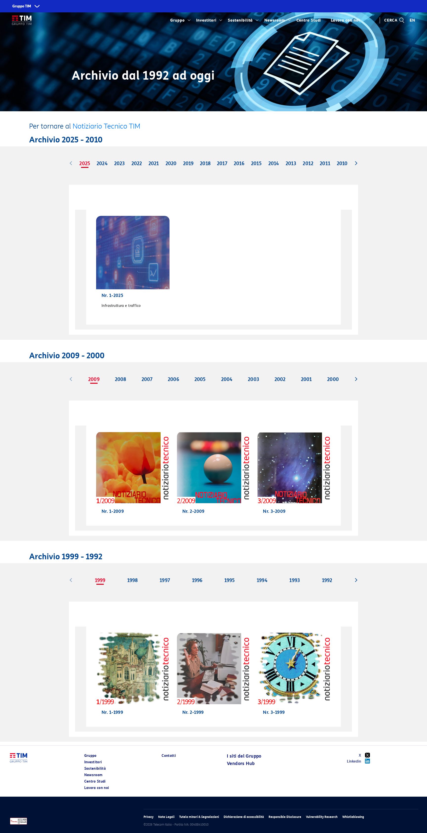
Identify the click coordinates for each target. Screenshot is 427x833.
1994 (262, 580)
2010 (342, 163)
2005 (200, 379)
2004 (227, 379)
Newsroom (274, 20)
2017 (222, 163)
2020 (171, 163)
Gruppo (177, 20)
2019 (188, 163)
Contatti (169, 756)
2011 (325, 163)
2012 (308, 163)
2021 (154, 163)
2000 (333, 379)
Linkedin (354, 761)
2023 (119, 163)
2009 (93, 379)
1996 (197, 580)
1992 (327, 580)
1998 (132, 580)
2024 (102, 163)
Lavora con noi (96, 788)
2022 (136, 163)
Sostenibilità (240, 20)
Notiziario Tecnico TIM (106, 126)
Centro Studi (95, 781)
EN (412, 20)
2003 (253, 379)
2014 (273, 163)
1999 (100, 580)
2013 (291, 163)
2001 (306, 379)
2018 (205, 163)
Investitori (206, 20)
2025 (84, 163)
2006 (173, 379)
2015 (256, 163)
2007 (147, 379)
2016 (239, 163)
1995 (229, 580)
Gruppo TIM (21, 6)
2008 (120, 379)
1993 (294, 580)
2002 (280, 379)
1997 (165, 580)
